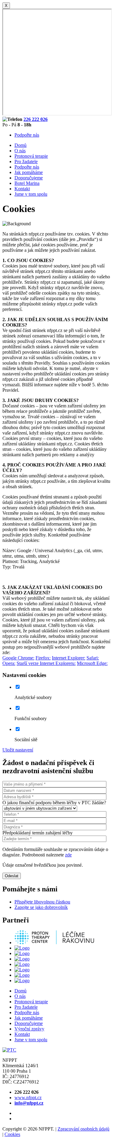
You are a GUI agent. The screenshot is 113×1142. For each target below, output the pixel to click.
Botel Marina (26, 183)
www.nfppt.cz (28, 1097)
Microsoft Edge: (92, 663)
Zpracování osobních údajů (83, 1128)
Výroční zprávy (29, 1028)
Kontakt (22, 188)
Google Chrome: (18, 657)
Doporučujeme (28, 177)
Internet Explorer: (68, 657)
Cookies (12, 1134)
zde (68, 854)
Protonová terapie (31, 156)
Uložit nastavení (17, 749)
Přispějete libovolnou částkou (42, 901)
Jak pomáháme (28, 172)
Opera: (8, 663)
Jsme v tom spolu (30, 194)
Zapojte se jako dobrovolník (41, 907)
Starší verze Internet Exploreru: (46, 663)
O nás (20, 150)
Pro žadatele (26, 161)
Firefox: (43, 657)
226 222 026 (36, 119)
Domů (20, 145)
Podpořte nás (26, 135)
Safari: (92, 657)
